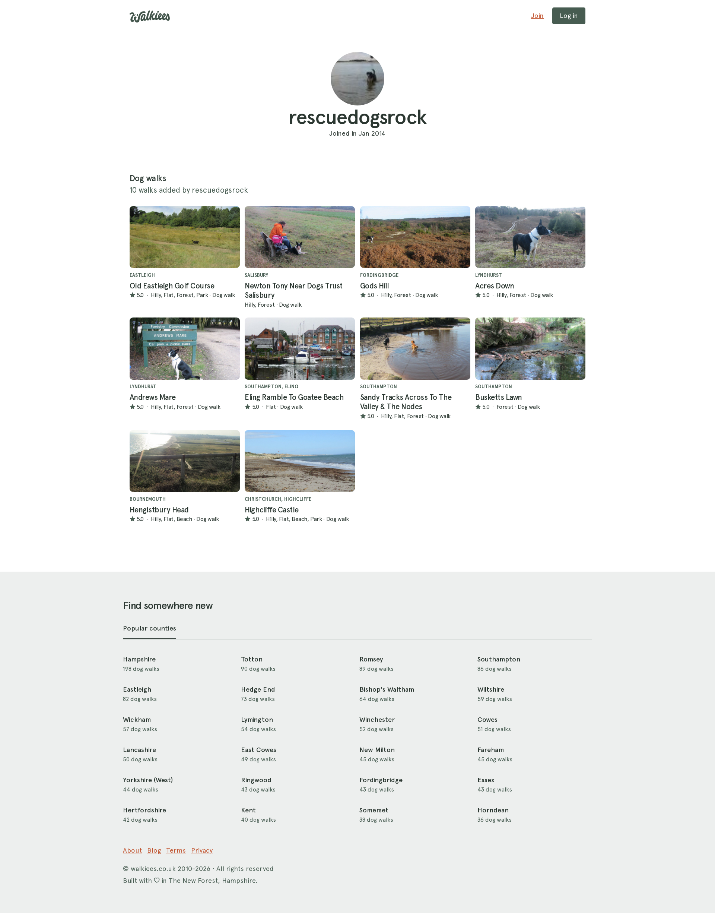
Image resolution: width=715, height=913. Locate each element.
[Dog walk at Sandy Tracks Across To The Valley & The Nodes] (415, 348)
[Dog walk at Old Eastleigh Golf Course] (185, 237)
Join (537, 15)
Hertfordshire (144, 810)
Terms (176, 850)
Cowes (487, 719)
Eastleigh (137, 689)
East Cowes (258, 750)
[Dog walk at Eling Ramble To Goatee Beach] (300, 348)
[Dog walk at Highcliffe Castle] (300, 461)
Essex (485, 780)
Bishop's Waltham (386, 689)
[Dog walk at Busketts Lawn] (530, 348)
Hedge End (258, 689)
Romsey (371, 659)
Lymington (257, 719)
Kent (248, 810)
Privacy (202, 850)
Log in (569, 15)
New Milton (377, 750)
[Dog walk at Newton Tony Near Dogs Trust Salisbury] (300, 237)
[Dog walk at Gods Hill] (415, 237)
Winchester (377, 719)
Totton (252, 659)
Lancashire (139, 750)
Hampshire (139, 659)
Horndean (493, 810)
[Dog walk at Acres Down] (530, 237)
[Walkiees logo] (150, 16)
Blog (154, 850)
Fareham (490, 750)
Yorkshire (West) (148, 780)
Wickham (137, 719)
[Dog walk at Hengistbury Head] (185, 461)
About (132, 850)
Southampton (498, 659)
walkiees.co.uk (153, 868)
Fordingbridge (381, 780)
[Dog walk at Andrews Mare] (185, 348)
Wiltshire (490, 689)
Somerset (373, 810)
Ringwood (256, 780)
